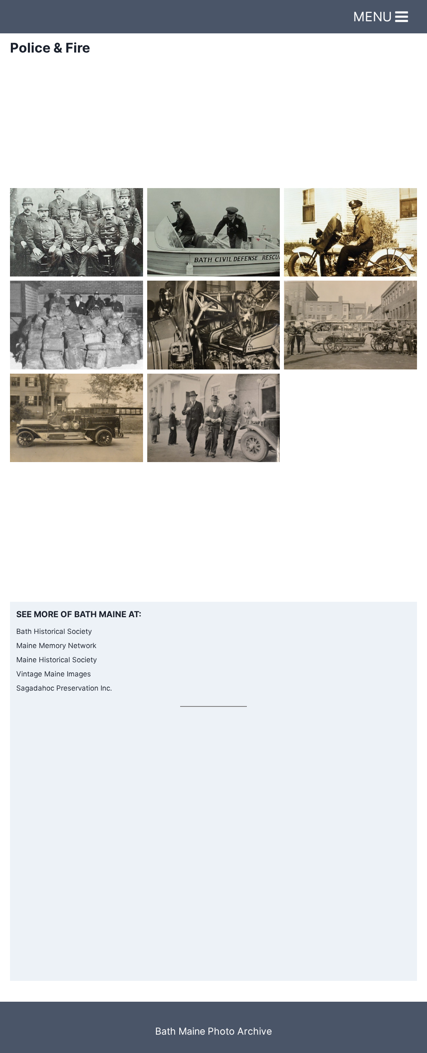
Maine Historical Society (56, 660)
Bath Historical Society (54, 631)
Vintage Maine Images (53, 674)
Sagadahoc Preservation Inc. (64, 688)
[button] (76, 232)
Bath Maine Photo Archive (213, 1031)
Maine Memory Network (56, 645)
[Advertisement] (213, 129)
